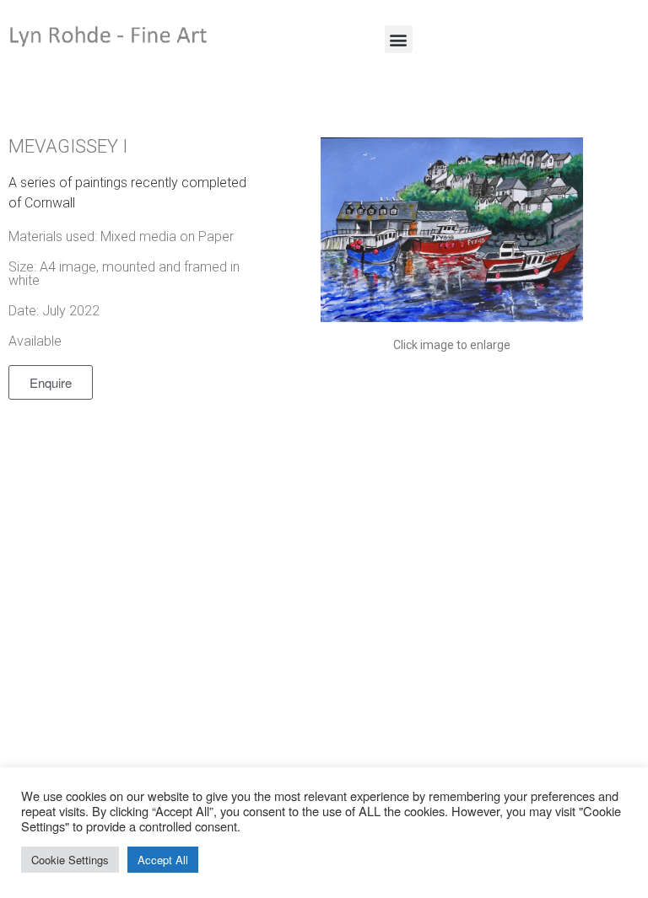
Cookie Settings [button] (70, 860)
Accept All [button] (163, 860)
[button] (399, 39)
